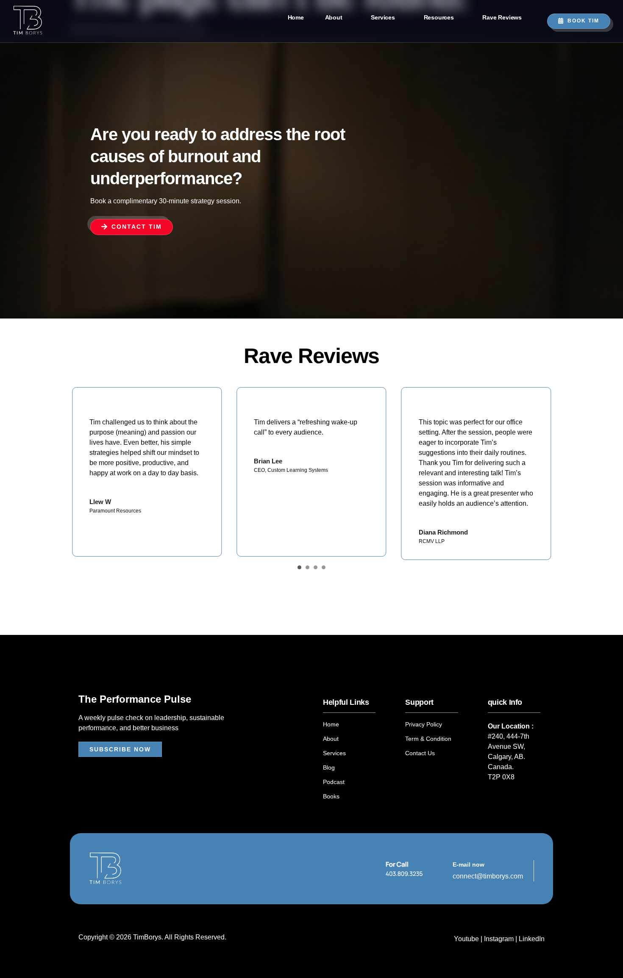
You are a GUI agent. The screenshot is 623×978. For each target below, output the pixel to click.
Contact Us (420, 753)
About (333, 17)
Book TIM (583, 21)
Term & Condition (428, 738)
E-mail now (468, 864)
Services (383, 17)
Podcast (334, 782)
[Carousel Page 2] (307, 567)
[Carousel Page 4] (323, 567)
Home (296, 17)
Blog (329, 767)
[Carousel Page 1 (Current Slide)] (299, 567)
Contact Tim (136, 226)
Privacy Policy (423, 724)
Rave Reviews (501, 17)
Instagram (499, 938)
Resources (439, 17)
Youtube (467, 938)
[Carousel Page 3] (315, 567)
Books (331, 796)
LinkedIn (532, 938)
